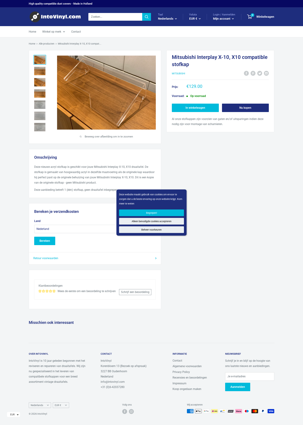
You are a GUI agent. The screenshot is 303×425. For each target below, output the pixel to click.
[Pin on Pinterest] (253, 73)
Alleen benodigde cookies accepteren (151, 221)
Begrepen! (151, 212)
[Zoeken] (146, 17)
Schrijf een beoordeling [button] (135, 292)
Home (32, 31)
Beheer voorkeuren (151, 229)
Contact (76, 31)
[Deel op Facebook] (246, 73)
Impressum (179, 383)
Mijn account (222, 18)
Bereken (44, 240)
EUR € (58, 405)
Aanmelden (237, 387)
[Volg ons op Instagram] (131, 411)
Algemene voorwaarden (187, 366)
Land (37, 221)
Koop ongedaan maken (187, 389)
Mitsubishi (178, 73)
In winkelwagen (195, 107)
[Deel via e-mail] (266, 73)
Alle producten (46, 43)
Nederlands (37, 405)
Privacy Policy (181, 372)
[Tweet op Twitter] (259, 73)
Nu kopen (245, 107)
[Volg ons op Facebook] (124, 411)
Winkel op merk (51, 31)
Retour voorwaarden (45, 258)
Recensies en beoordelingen (190, 377)
